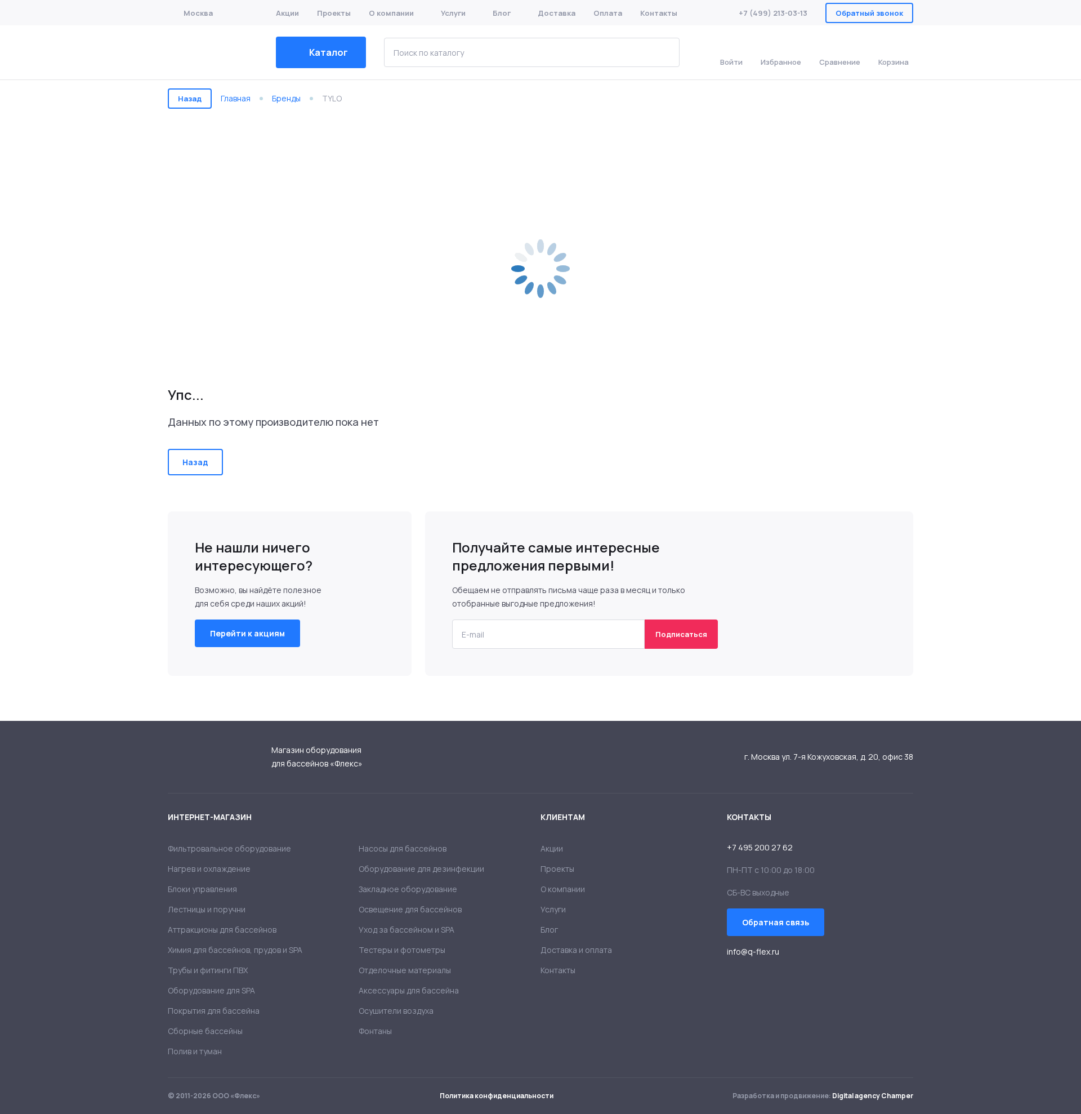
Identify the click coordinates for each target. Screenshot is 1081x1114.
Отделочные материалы (405, 970)
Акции (287, 13)
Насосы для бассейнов (402, 848)
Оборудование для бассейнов (213, 52)
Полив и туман (195, 1051)
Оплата (607, 13)
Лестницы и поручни (206, 909)
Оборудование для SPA (211, 990)
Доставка (556, 13)
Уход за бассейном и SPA (406, 929)
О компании (391, 13)
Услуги (453, 13)
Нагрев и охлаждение (209, 868)
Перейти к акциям (247, 633)
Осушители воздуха (396, 1010)
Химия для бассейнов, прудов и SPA (235, 949)
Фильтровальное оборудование (229, 848)
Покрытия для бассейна (214, 1010)
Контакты (658, 13)
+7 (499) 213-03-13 (773, 13)
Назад (190, 98)
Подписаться (681, 634)
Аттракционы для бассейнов (222, 929)
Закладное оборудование (408, 889)
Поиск (662, 52)
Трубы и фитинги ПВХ (208, 970)
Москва (198, 13)
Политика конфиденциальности (496, 1095)
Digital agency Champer (872, 1095)
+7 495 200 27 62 (760, 847)
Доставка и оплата (576, 949)
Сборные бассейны (205, 1031)
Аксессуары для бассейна (409, 990)
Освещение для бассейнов (410, 909)
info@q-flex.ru (753, 951)
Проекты (334, 13)
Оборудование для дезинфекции (421, 868)
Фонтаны (375, 1031)
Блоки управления (202, 889)
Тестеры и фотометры (402, 949)
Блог (502, 13)
